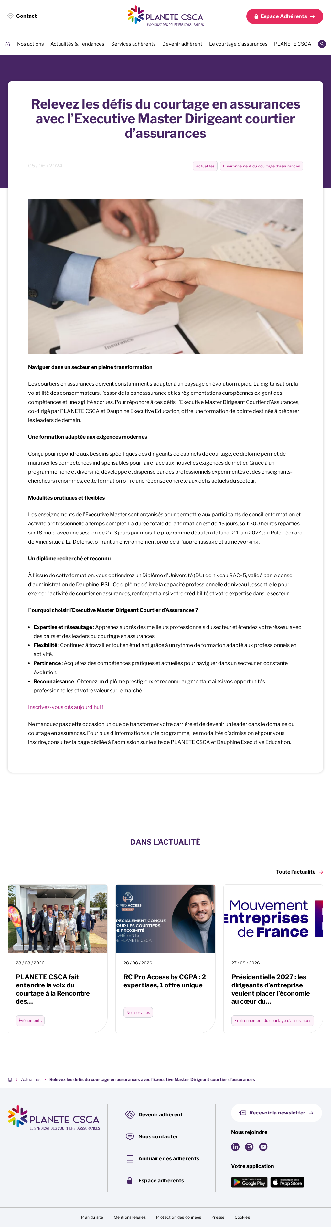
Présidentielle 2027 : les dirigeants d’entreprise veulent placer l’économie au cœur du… (270, 989)
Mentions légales (130, 1217)
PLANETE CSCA (292, 44)
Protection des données (178, 1217)
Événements (30, 1020)
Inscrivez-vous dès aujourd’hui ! (65, 707)
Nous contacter (158, 1137)
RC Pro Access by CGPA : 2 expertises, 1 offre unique (164, 981)
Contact (26, 16)
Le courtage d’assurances (238, 44)
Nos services (138, 1012)
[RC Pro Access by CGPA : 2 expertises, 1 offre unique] (165, 919)
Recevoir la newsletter (277, 1113)
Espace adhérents (161, 1181)
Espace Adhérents (284, 16)
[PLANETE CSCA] (165, 15)
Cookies (242, 1217)
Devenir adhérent (182, 44)
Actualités (205, 166)
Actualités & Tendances (77, 44)
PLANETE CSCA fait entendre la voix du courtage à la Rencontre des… (53, 989)
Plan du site (92, 1217)
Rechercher (322, 44)
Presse (217, 1217)
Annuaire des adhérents (168, 1159)
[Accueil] (10, 1079)
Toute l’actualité (295, 872)
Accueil (7, 44)
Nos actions (30, 44)
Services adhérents (133, 44)
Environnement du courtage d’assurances (261, 166)
